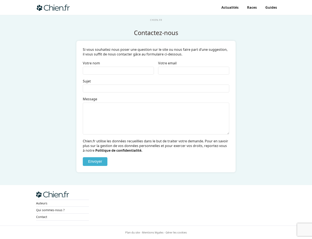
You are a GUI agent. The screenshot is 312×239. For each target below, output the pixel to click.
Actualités (230, 7)
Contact (41, 217)
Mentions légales (152, 232)
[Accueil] (53, 7)
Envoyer (95, 161)
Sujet (87, 81)
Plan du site (132, 232)
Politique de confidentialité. (118, 150)
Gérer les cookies (176, 232)
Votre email (167, 63)
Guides (271, 7)
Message (90, 99)
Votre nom (91, 63)
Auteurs (41, 203)
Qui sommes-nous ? (50, 210)
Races (252, 7)
